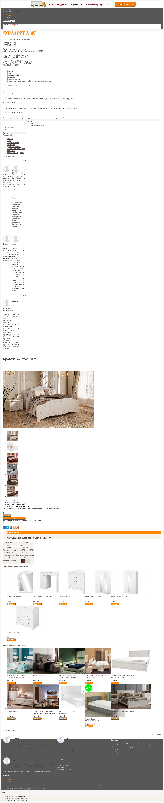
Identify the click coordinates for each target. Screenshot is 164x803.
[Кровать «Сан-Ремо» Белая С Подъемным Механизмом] (27, 673)
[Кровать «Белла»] (27, 709)
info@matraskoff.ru (118, 754)
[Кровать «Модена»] (53, 673)
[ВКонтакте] (4, 527)
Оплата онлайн (13, 75)
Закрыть (6, 123)
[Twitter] (7, 527)
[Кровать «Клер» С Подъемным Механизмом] (79, 709)
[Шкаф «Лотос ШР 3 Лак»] (131, 594)
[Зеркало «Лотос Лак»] (27, 594)
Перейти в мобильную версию (68, 756)
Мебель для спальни (26, 523)
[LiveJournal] (20, 527)
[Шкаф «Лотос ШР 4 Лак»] (105, 594)
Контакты (11, 77)
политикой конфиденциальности (98, 785)
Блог (9, 781)
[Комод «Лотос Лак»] (27, 630)
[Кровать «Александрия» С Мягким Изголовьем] (131, 709)
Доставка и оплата (14, 79)
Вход (4, 9)
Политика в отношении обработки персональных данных (29, 81)
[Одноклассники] (14, 527)
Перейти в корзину (10, 28)
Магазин (10, 779)
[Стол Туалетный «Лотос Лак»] (53, 594)
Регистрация (12, 9)
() (16, 796)
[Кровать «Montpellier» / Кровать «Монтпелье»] (105, 673)
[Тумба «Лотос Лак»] (79, 594)
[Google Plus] (17, 527)
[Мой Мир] (11, 527)
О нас (9, 73)
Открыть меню (13, 83)
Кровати (14, 523)
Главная (10, 71)
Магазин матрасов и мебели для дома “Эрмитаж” (21, 789)
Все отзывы (156, 734)
